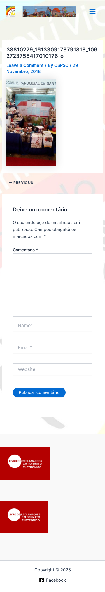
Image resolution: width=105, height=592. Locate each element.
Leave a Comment (25, 65)
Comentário (25, 249)
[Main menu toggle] (92, 11)
